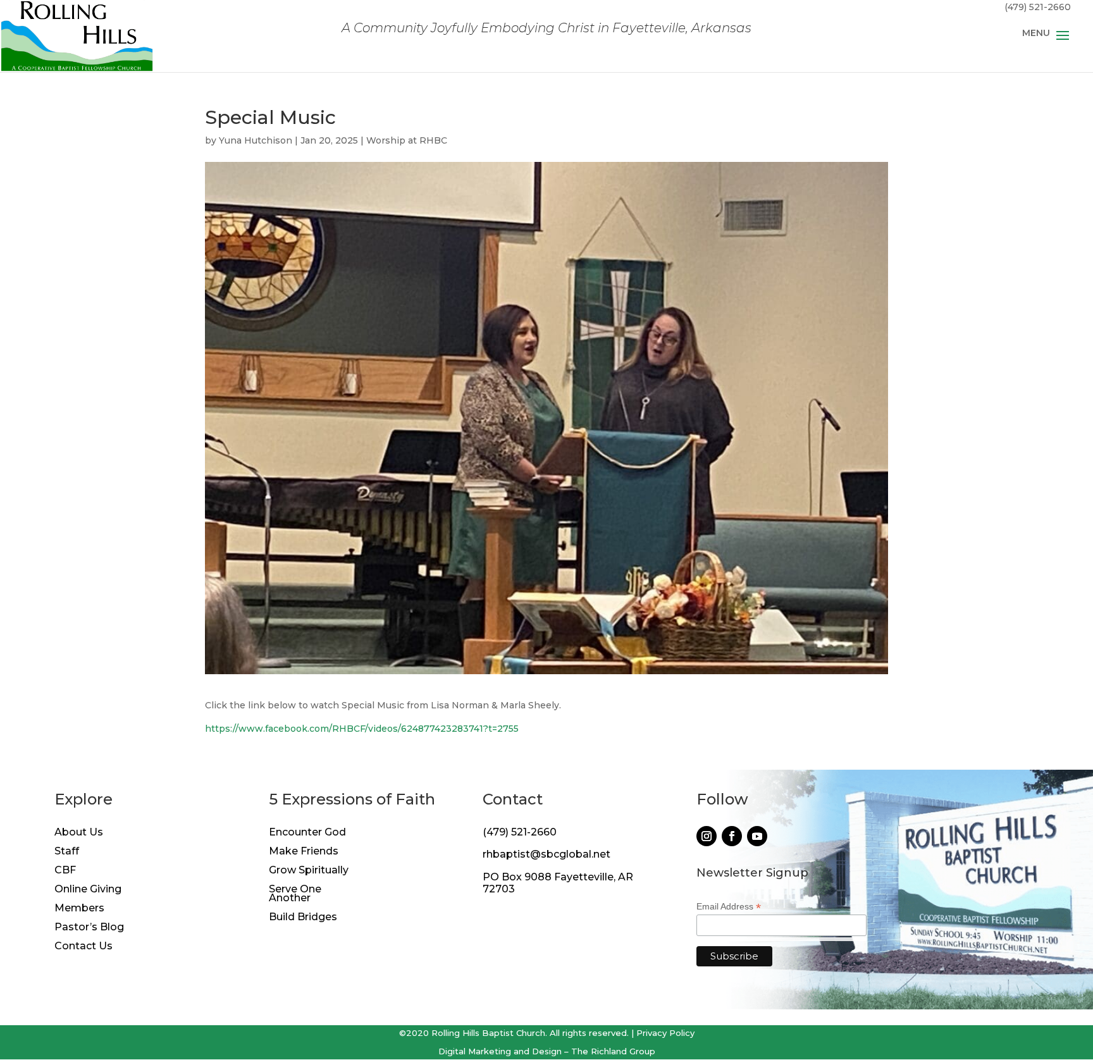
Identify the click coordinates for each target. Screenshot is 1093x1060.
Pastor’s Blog (89, 928)
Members (79, 909)
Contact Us (83, 947)
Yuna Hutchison (255, 140)
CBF (65, 871)
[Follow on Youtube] (757, 836)
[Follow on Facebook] (732, 836)
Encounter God (307, 833)
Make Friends (303, 852)
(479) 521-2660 (520, 832)
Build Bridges (303, 918)
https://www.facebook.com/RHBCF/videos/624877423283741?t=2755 (362, 728)
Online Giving (87, 890)
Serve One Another (295, 894)
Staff (66, 852)
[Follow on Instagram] (706, 836)
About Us (78, 833)
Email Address (728, 907)
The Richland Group (613, 1051)
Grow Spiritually (309, 871)
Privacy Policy (665, 1033)
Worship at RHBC (406, 140)
